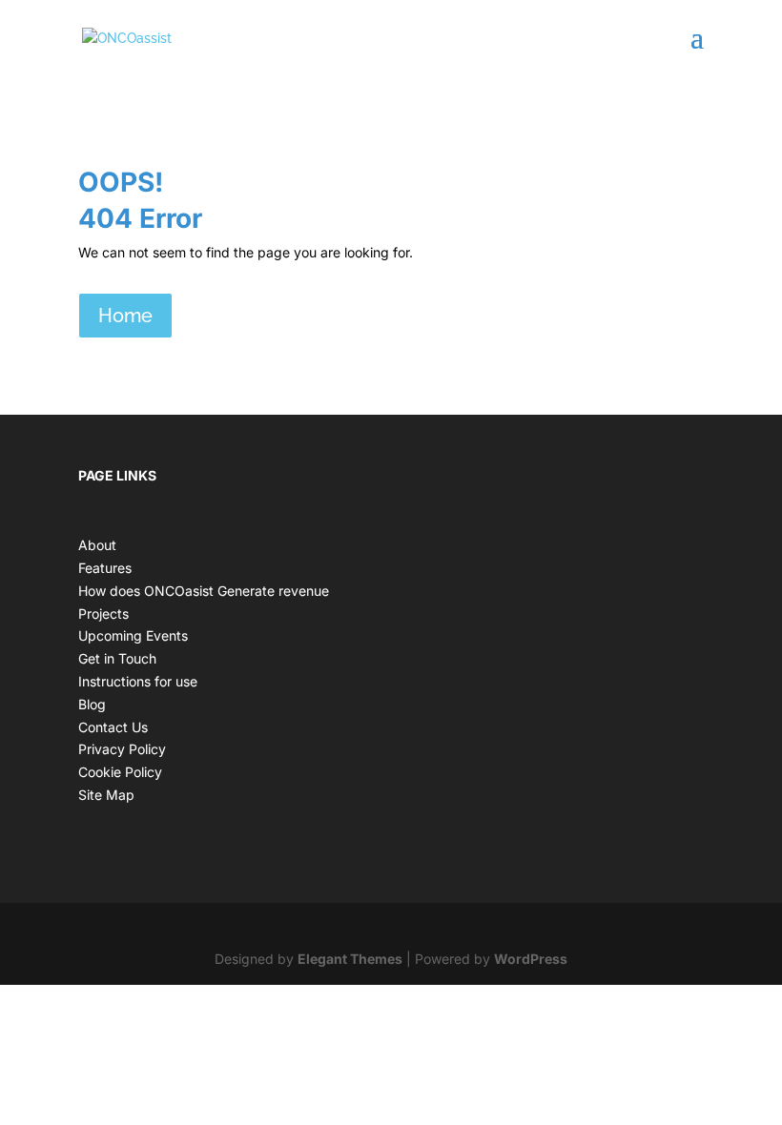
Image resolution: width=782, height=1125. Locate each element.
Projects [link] (103, 613)
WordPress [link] (530, 959)
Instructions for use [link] (137, 681)
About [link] (97, 545)
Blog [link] (92, 704)
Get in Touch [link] (117, 658)
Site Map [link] (106, 795)
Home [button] (125, 315)
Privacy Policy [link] (122, 749)
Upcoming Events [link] (133, 635)
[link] (127, 37)
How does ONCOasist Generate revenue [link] (203, 591)
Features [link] (105, 568)
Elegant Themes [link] (350, 959)
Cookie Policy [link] (120, 772)
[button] (697, 49)
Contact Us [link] (113, 727)
